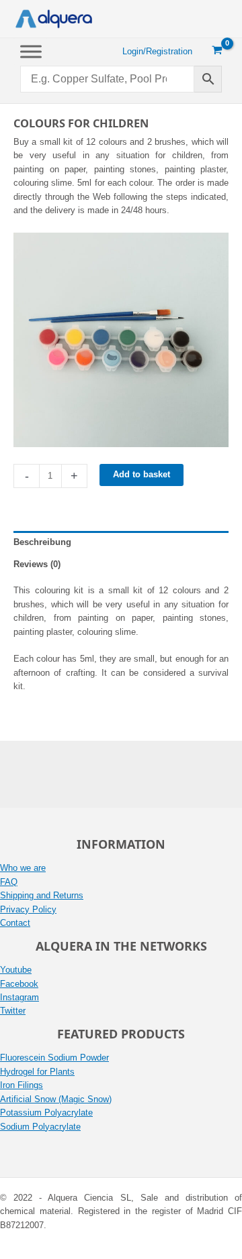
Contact (15, 923)
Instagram (19, 997)
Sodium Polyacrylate (40, 1127)
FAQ (8, 882)
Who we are (23, 868)
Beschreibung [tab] (42, 542)
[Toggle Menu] (31, 51)
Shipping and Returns (41, 895)
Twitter (13, 1011)
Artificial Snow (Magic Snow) (56, 1099)
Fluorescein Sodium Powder (54, 1058)
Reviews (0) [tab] (37, 564)
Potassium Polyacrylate (46, 1112)
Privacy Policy (28, 909)
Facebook (19, 984)
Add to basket (141, 474)
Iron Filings (21, 1085)
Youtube (16, 970)
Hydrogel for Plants (37, 1072)
